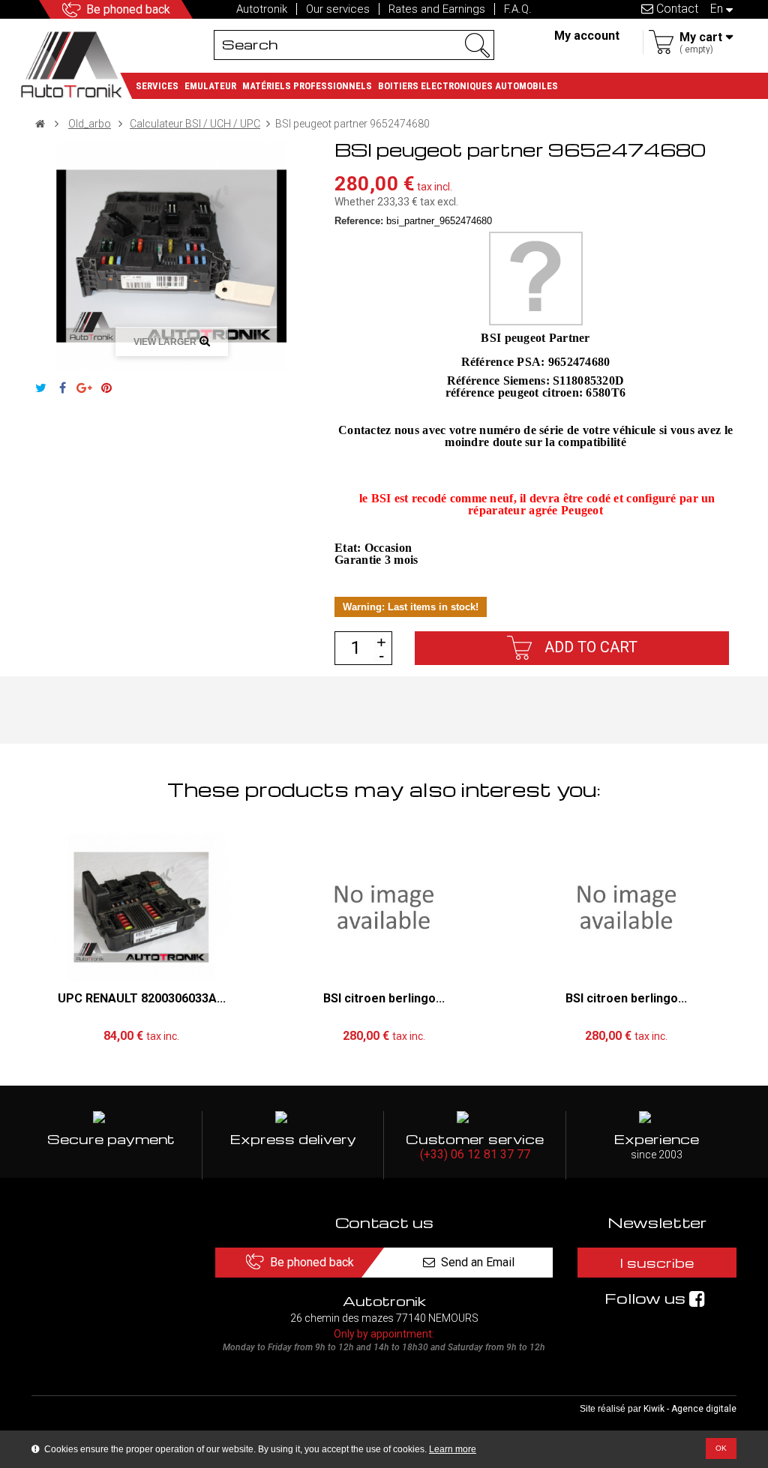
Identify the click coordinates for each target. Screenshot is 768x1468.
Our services (338, 9)
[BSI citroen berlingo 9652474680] (383, 907)
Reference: (358, 220)
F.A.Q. (518, 9)
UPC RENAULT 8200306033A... (142, 998)
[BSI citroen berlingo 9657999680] (626, 907)
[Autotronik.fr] (76, 63)
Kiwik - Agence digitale (690, 1409)
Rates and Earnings (436, 9)
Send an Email (477, 1262)
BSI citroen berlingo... (384, 998)
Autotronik (261, 9)
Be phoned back (128, 9)
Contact (675, 8)
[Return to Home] (40, 124)
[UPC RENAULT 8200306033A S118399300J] (141, 907)
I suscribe (657, 1262)
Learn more (452, 1449)
